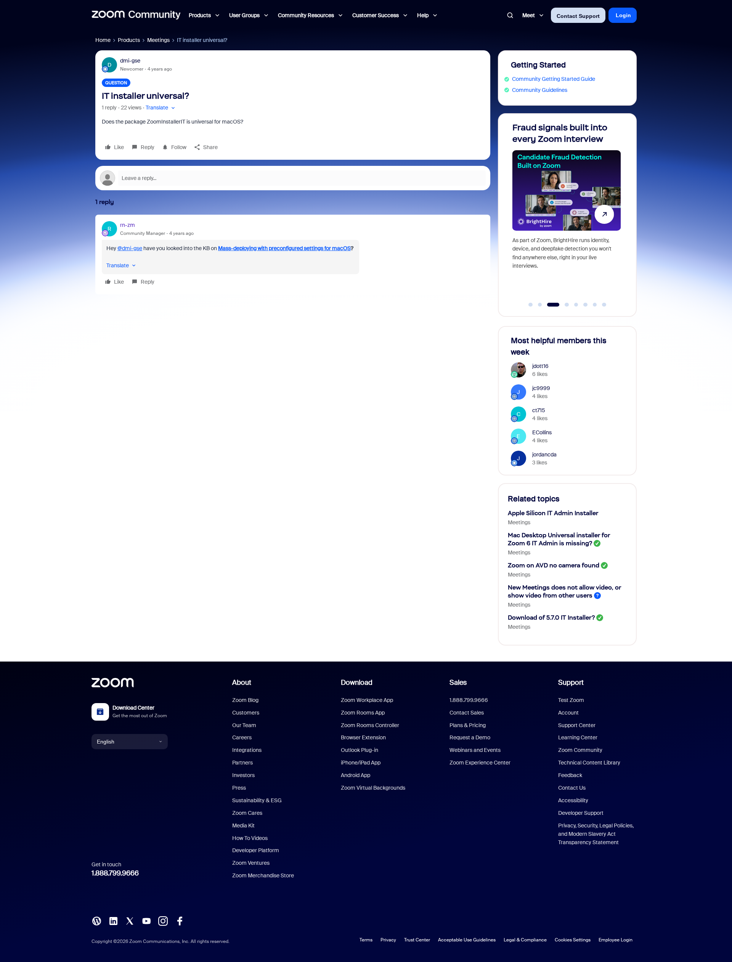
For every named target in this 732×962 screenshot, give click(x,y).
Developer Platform (255, 850)
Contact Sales (466, 712)
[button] (161, 108)
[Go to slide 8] (604, 304)
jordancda (544, 454)
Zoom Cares (247, 812)
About (241, 682)
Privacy (388, 940)
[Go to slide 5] (576, 304)
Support (571, 682)
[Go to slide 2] (539, 304)
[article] (293, 254)
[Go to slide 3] (549, 304)
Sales (458, 682)
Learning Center (577, 737)
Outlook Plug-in (359, 750)
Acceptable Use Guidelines (467, 940)
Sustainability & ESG (257, 800)
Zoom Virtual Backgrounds (373, 787)
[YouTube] (146, 920)
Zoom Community (580, 750)
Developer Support (581, 812)
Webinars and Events (475, 750)
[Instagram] (163, 920)
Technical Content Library (589, 762)
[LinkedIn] (113, 920)
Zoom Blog (245, 700)
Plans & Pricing (467, 725)
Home (103, 40)
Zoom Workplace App (367, 700)
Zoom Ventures (251, 862)
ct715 (538, 410)
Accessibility (573, 800)
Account (568, 712)
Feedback (570, 775)
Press (239, 787)
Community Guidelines (539, 90)
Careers (242, 737)
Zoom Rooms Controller (370, 725)
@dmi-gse (129, 248)
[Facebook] (180, 920)
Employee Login (615, 940)
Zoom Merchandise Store (263, 875)
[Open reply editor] (292, 178)
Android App (355, 775)
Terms (366, 940)
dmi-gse (130, 60)
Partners (242, 762)
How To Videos (250, 838)
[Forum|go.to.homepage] (136, 15)
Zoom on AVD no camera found (553, 565)
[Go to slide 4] (562, 304)
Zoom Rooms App (363, 712)
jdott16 (540, 366)
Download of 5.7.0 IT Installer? (551, 617)
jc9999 (541, 388)
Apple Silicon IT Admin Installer (553, 513)
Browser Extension (363, 737)
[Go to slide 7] (594, 304)
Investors (243, 775)
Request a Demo (469, 737)
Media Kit (243, 825)
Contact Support (578, 16)
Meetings (158, 40)
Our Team (244, 725)
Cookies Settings (573, 940)
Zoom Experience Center (479, 762)
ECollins (542, 432)
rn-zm (127, 225)
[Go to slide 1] (530, 304)
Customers (245, 712)
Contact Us (572, 787)
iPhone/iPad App (360, 762)
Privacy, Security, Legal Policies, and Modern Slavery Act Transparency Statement (596, 834)
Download (356, 682)
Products (129, 40)
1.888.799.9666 (115, 873)
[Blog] (96, 920)
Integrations (247, 750)
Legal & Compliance (525, 940)
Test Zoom (571, 700)
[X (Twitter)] (130, 920)
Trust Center (417, 940)
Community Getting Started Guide (553, 78)
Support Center (577, 725)
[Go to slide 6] (585, 304)
